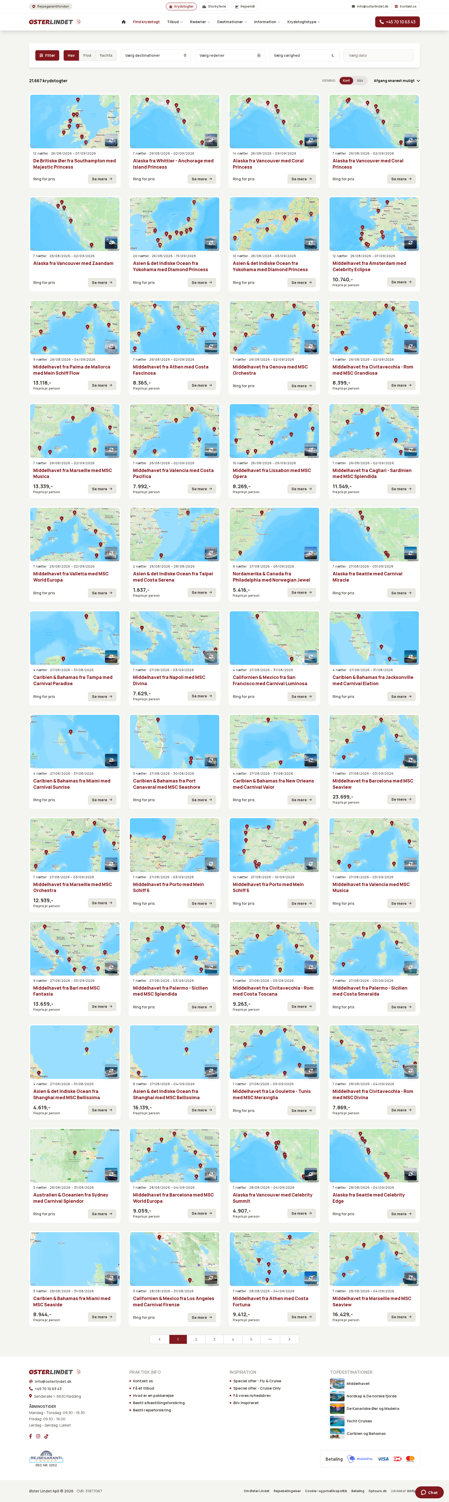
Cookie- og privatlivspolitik (326, 1491)
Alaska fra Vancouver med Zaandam (73, 263)
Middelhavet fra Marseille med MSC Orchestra (72, 887)
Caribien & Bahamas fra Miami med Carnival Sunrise (71, 784)
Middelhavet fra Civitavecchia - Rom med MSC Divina (373, 1094)
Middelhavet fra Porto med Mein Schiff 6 (168, 887)
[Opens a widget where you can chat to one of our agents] (429, 1492)
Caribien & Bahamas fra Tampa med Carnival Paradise (73, 680)
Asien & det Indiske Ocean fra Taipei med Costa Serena (173, 577)
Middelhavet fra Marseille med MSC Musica (72, 473)
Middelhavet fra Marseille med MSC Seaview (372, 1301)
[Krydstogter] (48, 22)
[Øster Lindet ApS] (48, 1372)
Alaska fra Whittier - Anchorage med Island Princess (173, 164)
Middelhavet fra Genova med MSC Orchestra (270, 370)
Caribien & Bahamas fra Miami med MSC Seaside (71, 1301)
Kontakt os (408, 6)
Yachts (106, 55)
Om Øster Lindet (256, 1491)
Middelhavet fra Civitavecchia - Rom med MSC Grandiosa (373, 370)
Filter (50, 55)
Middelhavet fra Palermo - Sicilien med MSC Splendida (170, 991)
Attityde (413, 1491)
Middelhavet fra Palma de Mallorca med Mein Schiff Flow (71, 370)
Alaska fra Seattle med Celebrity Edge (369, 1198)
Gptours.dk (377, 1491)
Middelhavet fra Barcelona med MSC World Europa (173, 1198)
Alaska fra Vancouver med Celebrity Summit (273, 1198)
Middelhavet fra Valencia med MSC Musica (371, 887)
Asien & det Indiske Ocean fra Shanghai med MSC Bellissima (66, 1094)
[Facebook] (30, 1436)
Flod (87, 55)
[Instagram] (38, 1436)
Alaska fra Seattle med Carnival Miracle (367, 577)
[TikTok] (46, 1436)
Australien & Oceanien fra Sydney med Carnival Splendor (70, 1198)
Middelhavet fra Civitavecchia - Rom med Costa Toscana (273, 991)
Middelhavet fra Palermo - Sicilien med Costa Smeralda (370, 991)
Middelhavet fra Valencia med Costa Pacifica (173, 473)
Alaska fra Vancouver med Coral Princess (268, 164)
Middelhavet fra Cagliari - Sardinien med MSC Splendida (372, 473)
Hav (71, 55)
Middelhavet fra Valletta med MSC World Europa (71, 577)
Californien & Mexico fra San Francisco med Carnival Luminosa (270, 680)
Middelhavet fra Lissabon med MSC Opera (272, 473)
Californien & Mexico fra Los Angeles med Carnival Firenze (173, 1301)
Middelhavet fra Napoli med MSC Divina (169, 680)
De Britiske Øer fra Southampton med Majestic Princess (74, 164)
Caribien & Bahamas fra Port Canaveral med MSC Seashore (166, 784)
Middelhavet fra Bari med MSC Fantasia (66, 991)
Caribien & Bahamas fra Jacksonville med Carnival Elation (373, 680)
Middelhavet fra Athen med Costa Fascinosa (171, 370)
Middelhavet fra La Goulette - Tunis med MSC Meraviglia (272, 1094)
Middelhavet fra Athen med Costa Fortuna (270, 1301)
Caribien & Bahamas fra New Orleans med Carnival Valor (273, 784)
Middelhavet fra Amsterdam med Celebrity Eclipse (369, 266)
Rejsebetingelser (287, 1491)
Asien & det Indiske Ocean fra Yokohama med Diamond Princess (170, 266)
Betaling (357, 1491)
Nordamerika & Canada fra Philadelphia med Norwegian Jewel (271, 577)
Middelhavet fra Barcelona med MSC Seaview (373, 784)
